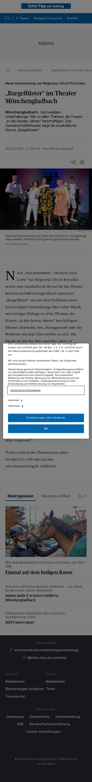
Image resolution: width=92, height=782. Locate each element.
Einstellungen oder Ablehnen (45, 417)
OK (46, 428)
